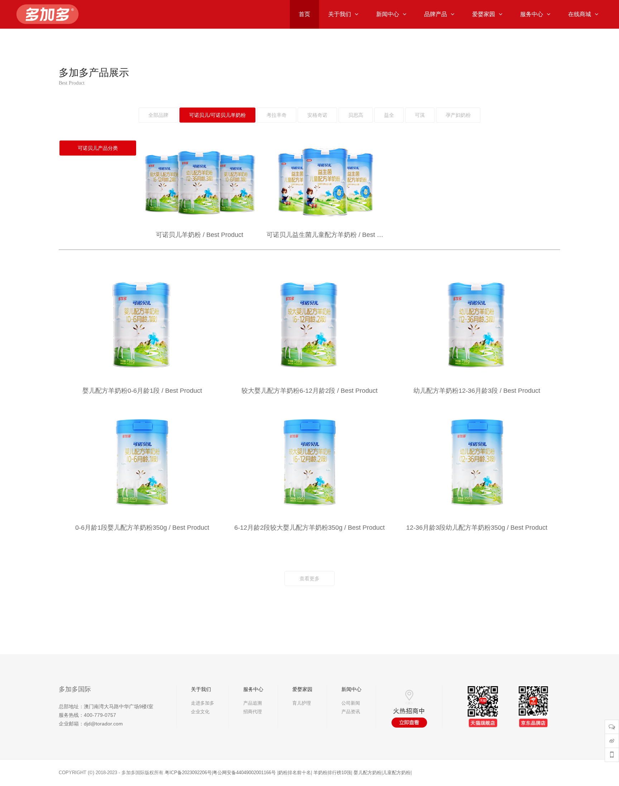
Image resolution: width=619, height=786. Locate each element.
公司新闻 (350, 703)
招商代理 (252, 711)
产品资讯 (350, 711)
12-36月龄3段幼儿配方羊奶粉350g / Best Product (476, 527)
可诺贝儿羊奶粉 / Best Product (199, 234)
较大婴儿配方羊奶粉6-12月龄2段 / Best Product (309, 390)
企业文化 (200, 711)
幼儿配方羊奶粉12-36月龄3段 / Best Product (476, 390)
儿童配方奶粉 (397, 772)
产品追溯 (252, 703)
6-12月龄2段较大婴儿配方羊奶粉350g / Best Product (309, 527)
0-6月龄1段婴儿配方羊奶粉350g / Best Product (142, 527)
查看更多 (309, 578)
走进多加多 (202, 703)
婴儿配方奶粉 (368, 772)
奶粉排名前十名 (294, 772)
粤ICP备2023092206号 (188, 772)
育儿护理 (301, 703)
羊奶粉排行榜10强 (332, 772)
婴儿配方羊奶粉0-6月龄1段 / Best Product (142, 390)
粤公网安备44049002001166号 (244, 772)
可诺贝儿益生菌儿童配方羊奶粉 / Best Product (325, 234)
